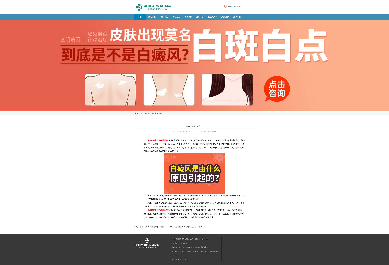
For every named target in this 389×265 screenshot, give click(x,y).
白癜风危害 (224, 17)
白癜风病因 (147, 113)
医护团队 (188, 17)
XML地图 (181, 247)
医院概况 (152, 17)
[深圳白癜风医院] (150, 243)
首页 (141, 113)
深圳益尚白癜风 (203, 247)
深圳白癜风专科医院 (210, 131)
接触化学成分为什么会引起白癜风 (188, 227)
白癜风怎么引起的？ (157, 113)
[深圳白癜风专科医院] (154, 7)
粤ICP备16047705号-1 (179, 259)
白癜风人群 (212, 17)
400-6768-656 (234, 6)
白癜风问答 (237, 17)
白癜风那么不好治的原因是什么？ (154, 227)
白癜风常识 (200, 17)
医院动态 (164, 17)
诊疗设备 (176, 17)
